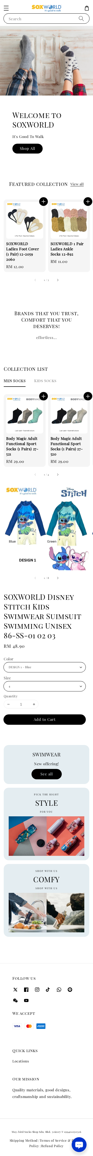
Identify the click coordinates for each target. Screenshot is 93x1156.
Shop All (27, 148)
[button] (6, 8)
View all (77, 184)
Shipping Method (24, 1140)
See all (46, 773)
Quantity (11, 696)
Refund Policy (52, 1146)
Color (9, 658)
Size (7, 677)
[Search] (81, 18)
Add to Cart (45, 719)
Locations (20, 1061)
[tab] (14, 380)
